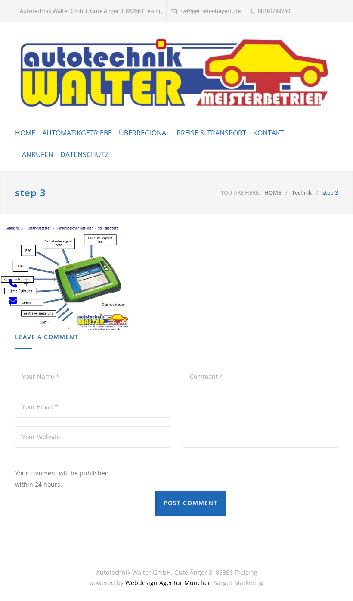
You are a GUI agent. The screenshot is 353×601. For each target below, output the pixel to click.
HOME (25, 133)
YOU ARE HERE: (240, 192)
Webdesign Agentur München (168, 583)
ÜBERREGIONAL (144, 133)
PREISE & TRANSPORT (211, 133)
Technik (302, 192)
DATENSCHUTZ (84, 154)
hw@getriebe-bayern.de (210, 11)
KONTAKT (268, 133)
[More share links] (26, 284)
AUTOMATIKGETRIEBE (77, 133)
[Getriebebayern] (176, 73)
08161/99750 (274, 11)
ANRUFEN (37, 154)
